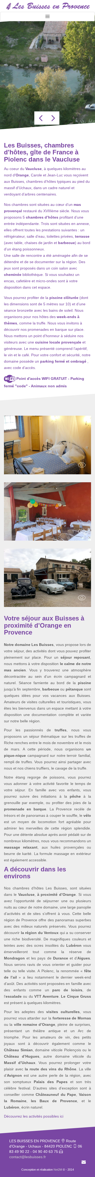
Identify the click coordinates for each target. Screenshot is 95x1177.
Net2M (58, 1169)
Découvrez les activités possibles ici (33, 1116)
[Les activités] (47, 577)
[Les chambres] (47, 444)
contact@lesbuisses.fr (27, 1157)
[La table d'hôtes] (47, 511)
